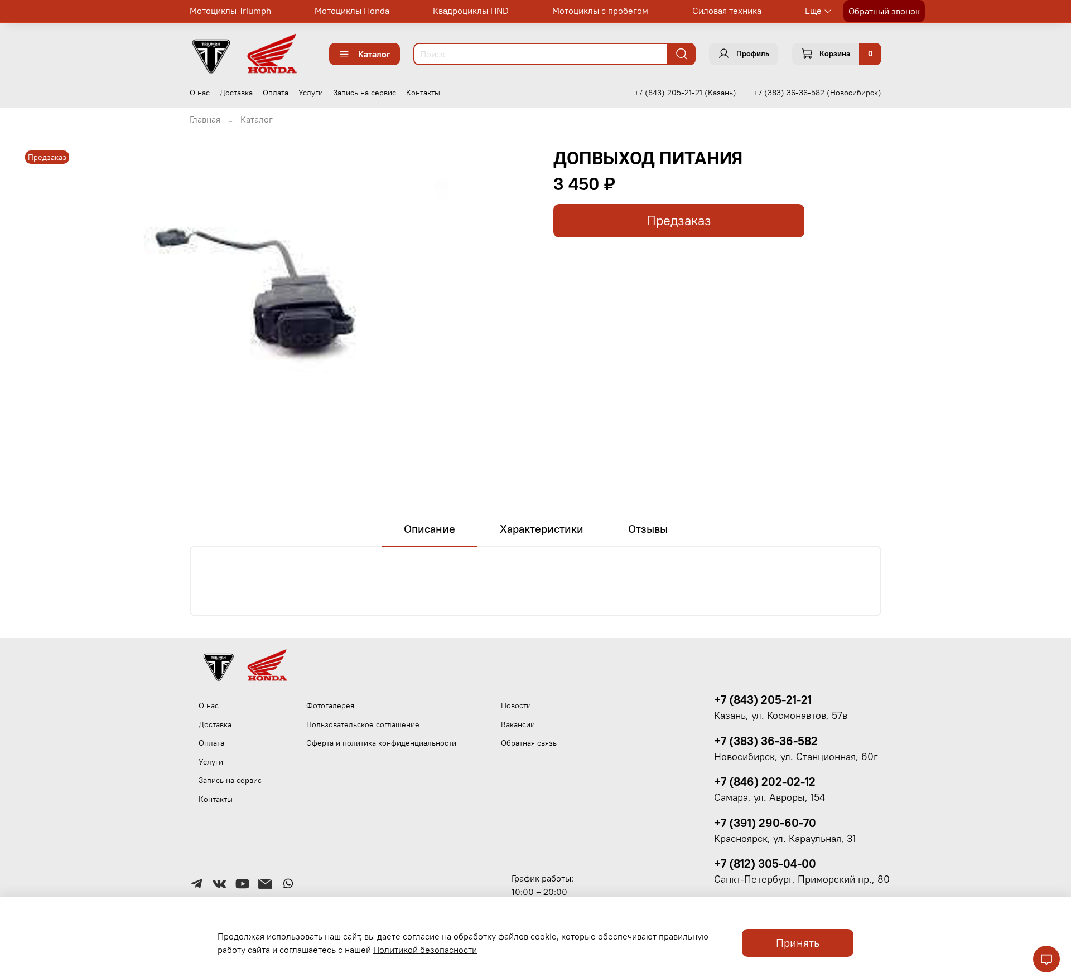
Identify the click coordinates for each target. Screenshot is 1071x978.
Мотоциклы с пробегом (600, 10)
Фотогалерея (330, 705)
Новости (516, 705)
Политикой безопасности (425, 949)
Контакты (423, 92)
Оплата (275, 92)
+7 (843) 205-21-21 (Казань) (685, 92)
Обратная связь (529, 743)
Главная (205, 119)
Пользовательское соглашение (362, 724)
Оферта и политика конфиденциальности (381, 743)
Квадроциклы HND (471, 10)
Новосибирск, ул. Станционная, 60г (796, 757)
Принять (797, 943)
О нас (200, 92)
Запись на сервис (364, 92)
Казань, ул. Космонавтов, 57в (780, 715)
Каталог (374, 54)
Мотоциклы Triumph (230, 10)
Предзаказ (679, 220)
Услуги (310, 92)
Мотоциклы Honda (352, 10)
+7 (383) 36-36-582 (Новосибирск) (817, 92)
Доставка (236, 92)
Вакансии (518, 724)
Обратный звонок (884, 11)
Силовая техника (726, 10)
